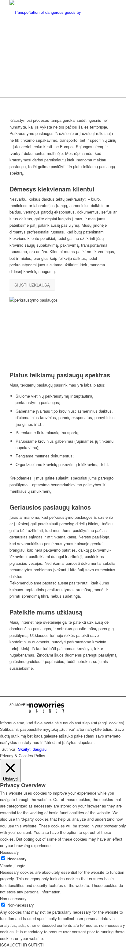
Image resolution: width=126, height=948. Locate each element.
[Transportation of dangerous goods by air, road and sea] (52, 12)
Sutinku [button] (8, 749)
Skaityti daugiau (32, 749)
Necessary (17, 858)
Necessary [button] (9, 852)
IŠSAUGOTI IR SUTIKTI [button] (22, 945)
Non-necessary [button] (13, 898)
